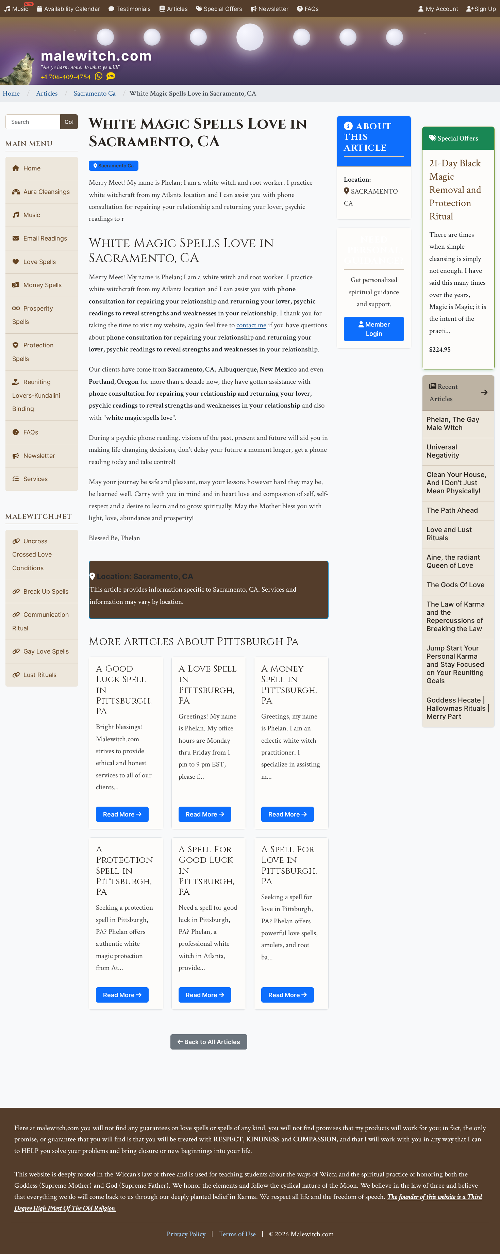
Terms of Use (237, 1234)
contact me (251, 325)
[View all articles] (484, 393)
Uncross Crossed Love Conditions (32, 555)
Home (11, 93)
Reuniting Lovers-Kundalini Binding (36, 395)
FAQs (311, 8)
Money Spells (42, 284)
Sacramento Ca (95, 93)
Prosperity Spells (32, 315)
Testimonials (133, 8)
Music (21, 7)
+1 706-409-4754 (66, 77)
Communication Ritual (40, 621)
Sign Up (484, 8)
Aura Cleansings (46, 191)
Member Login (377, 329)
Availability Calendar (71, 8)
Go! (69, 121)
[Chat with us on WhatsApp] (98, 76)
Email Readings (44, 238)
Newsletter (272, 8)
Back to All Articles (211, 1041)
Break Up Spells (45, 591)
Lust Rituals (39, 674)
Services (35, 478)
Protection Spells (33, 352)
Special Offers (222, 8)
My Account (441, 8)
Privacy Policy (186, 1234)
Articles (176, 8)
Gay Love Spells (45, 651)
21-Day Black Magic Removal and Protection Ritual (455, 190)
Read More (119, 814)
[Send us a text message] (110, 76)
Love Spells (39, 261)
